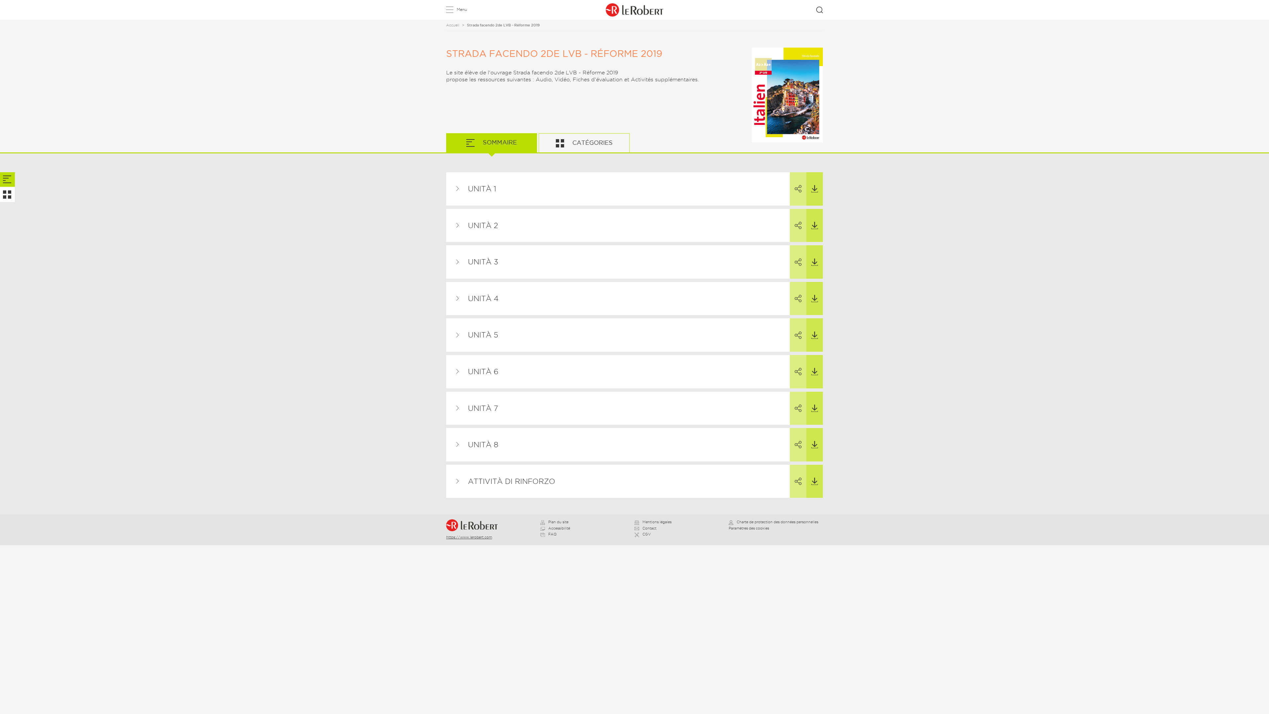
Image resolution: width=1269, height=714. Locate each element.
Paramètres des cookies (749, 528)
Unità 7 (483, 408)
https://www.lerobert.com (469, 537)
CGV (646, 534)
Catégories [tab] (592, 142)
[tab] (7, 179)
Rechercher (819, 10)
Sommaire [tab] (499, 142)
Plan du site (558, 522)
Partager (798, 189)
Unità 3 (483, 262)
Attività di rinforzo (511, 481)
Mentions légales (657, 522)
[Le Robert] (474, 525)
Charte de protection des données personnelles (777, 522)
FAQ (552, 534)
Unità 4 (483, 298)
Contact (649, 528)
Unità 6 (483, 372)
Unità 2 (483, 225)
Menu (462, 9)
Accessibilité (559, 528)
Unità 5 (483, 335)
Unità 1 (482, 189)
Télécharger (814, 189)
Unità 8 (483, 445)
